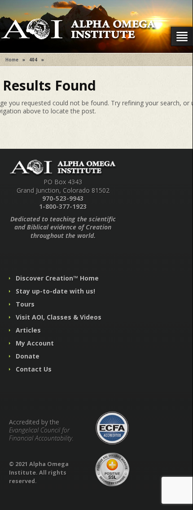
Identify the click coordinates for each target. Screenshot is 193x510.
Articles (28, 330)
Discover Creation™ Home (57, 278)
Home (11, 60)
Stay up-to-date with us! (55, 291)
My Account (35, 343)
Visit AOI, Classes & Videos (58, 317)
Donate (27, 356)
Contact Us (34, 369)
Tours (25, 304)
